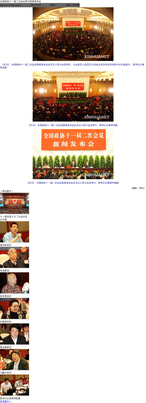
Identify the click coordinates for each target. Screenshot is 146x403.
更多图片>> (6, 401)
